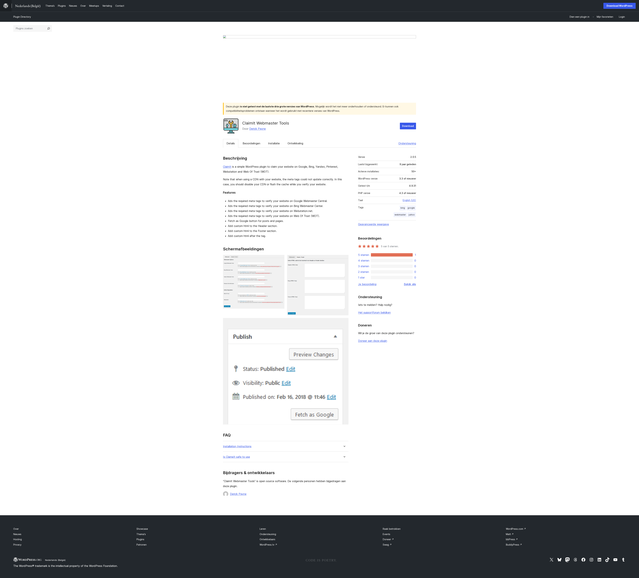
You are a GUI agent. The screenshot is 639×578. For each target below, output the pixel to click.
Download (408, 126)
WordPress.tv (268, 544)
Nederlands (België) (55, 560)
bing (403, 208)
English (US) (409, 200)
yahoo (412, 214)
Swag (387, 544)
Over (16, 528)
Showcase (142, 528)
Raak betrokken (392, 528)
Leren (263, 528)
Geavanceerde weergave (373, 224)
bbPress (512, 539)
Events (386, 534)
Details (230, 143)
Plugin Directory (22, 16)
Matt (510, 534)
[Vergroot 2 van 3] (344, 259)
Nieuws (17, 534)
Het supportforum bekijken (374, 312)
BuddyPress (514, 544)
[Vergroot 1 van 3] (280, 259)
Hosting (17, 539)
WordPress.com (516, 528)
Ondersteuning (407, 143)
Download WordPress (620, 5)
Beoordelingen (251, 143)
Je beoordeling (367, 284)
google (411, 208)
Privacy (17, 544)
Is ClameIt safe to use (236, 456)
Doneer (388, 539)
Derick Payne (257, 128)
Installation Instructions (237, 446)
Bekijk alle (410, 284)
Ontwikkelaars (267, 539)
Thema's (141, 534)
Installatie (274, 143)
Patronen (141, 544)
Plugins (140, 539)
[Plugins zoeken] (48, 28)
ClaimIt (227, 166)
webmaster (400, 214)
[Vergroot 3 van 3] (344, 322)
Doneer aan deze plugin (372, 340)
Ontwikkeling (295, 143)
